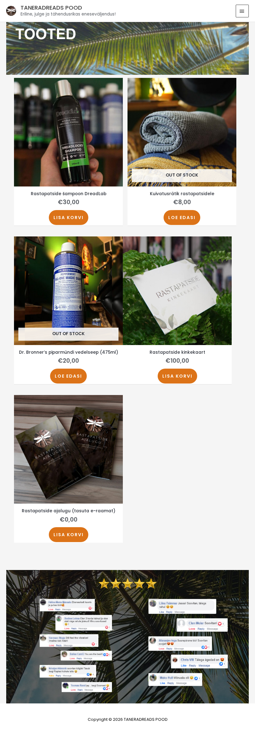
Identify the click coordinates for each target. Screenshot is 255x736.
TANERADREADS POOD (51, 7)
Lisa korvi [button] (68, 217)
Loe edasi (182, 217)
